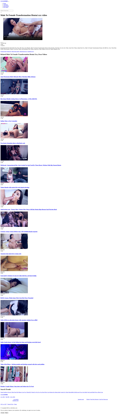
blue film (7, 397)
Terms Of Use (10, 404)
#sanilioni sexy (31, 51)
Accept (2, 412)
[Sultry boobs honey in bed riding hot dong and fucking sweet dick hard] (14, 337)
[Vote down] (2, 42)
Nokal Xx (33, 392)
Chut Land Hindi (91, 392)
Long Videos (6, 5)
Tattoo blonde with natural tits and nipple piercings (15, 187)
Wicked (88, 399)
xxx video (3, 397)
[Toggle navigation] (8, 1)
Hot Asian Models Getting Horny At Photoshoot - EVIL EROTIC (19, 99)
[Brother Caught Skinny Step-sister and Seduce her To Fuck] (14, 381)
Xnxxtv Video (11, 392)
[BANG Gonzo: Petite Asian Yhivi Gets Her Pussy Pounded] (14, 292)
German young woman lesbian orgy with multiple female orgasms (19, 231)
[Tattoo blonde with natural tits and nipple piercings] (14, 182)
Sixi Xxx (38, 392)
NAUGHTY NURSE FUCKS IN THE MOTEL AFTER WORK (18, 275)
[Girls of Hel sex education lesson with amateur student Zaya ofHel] (14, 315)
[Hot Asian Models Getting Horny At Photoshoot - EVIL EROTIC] (14, 93)
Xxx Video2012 (27, 392)
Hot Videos (5, 7)
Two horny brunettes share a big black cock (13, 143)
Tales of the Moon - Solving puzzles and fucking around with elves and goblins (22, 364)
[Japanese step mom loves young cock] (14, 248)
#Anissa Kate (3, 51)
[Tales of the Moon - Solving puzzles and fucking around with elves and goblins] (14, 359)
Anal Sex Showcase (103, 399)
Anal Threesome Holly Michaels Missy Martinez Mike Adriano (18, 76)
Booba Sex (52, 392)
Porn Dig (16, 392)
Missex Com (21, 392)
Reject (6, 412)
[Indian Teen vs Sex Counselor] (14, 116)
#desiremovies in (23, 51)
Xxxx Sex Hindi (83, 392)
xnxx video (12, 397)
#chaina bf (9, 51)
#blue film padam (15, 51)
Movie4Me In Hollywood (74, 392)
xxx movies (15, 399)
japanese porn (81, 399)
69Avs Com (47, 392)
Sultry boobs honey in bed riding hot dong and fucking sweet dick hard (21, 342)
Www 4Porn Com (99, 392)
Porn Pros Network (94, 399)
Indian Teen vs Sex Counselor (9, 121)
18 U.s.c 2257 (4, 404)
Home (4, 3)
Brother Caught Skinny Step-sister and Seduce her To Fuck (17, 386)
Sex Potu (42, 392)
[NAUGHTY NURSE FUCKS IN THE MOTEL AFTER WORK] (14, 270)
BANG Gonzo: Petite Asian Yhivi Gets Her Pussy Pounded (17, 298)
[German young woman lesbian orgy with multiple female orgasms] (14, 226)
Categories (5, 4)
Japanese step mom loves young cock (11, 253)
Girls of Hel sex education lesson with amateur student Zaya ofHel (19, 320)
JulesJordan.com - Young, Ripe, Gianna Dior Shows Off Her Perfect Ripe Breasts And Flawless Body (29, 209)
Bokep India (57, 392)
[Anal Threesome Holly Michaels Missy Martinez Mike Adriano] (14, 71)
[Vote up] (1, 42)
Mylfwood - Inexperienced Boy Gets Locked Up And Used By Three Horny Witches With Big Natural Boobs (31, 165)
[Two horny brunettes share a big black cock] (14, 138)
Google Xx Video (64, 392)
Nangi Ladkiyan (4, 392)
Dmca (15, 404)
